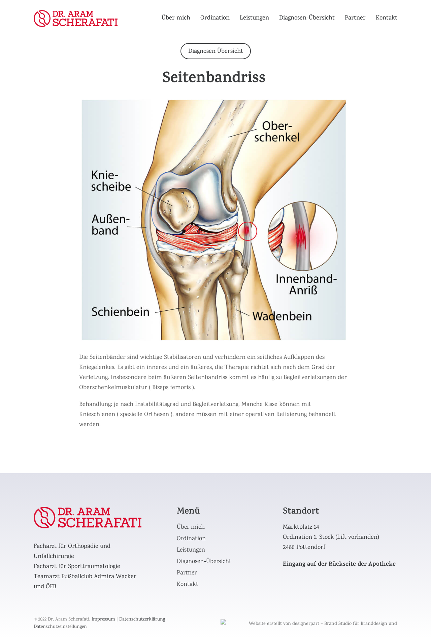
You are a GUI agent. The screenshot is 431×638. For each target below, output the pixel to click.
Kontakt (386, 18)
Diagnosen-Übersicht (307, 18)
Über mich (176, 18)
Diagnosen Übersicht (215, 51)
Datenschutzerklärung (142, 619)
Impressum (103, 619)
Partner (355, 18)
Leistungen (254, 18)
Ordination (215, 18)
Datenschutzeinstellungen (60, 627)
